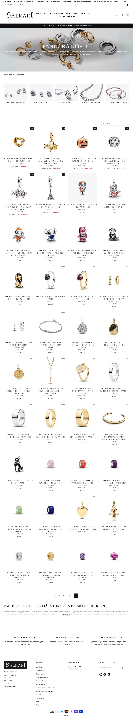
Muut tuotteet (89, 13)
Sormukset (58, 13)
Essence (81, 54)
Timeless (89, 54)
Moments (70, 54)
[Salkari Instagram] (100, 674)
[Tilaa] (121, 667)
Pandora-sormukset (88, 51)
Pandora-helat (61, 51)
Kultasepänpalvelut (42, 2)
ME (75, 54)
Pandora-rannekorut (47, 51)
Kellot (47, 13)
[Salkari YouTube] (109, 674)
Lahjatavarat (73, 13)
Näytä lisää (66, 615)
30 (70, 596)
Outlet (61, 16)
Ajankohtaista (8, 5)
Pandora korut (21, 75)
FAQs (21, 5)
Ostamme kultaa (55, 2)
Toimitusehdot (18, 2)
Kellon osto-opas (67, 2)
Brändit (71, 16)
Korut (39, 13)
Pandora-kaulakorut (74, 51)
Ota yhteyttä (8, 2)
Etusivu (6, 75)
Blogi (16, 5)
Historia (116, 2)
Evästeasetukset (29, 2)
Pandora (31, 51)
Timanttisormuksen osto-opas (83, 2)
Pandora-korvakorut (105, 51)
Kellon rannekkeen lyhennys (102, 2)
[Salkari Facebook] (104, 674)
